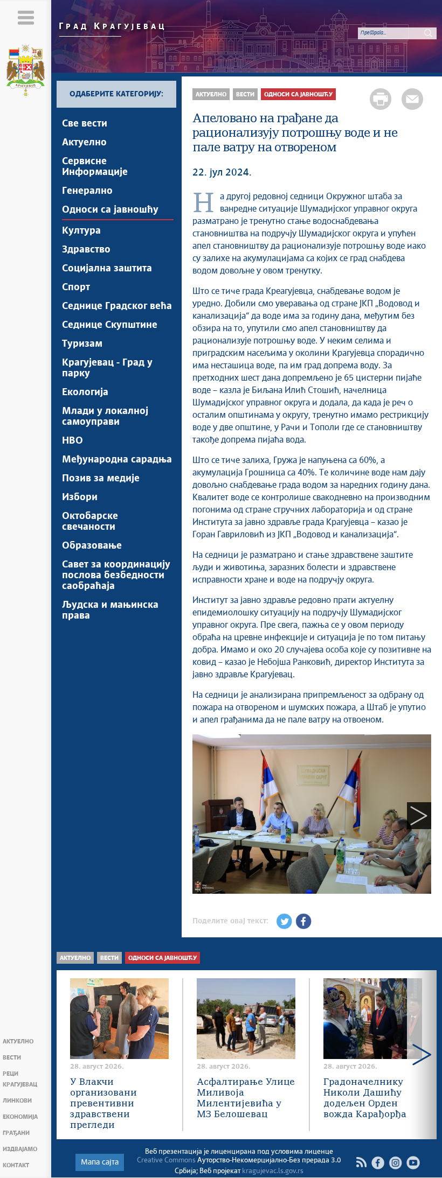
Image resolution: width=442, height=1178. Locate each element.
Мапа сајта (100, 1162)
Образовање (92, 546)
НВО (72, 441)
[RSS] (361, 1162)
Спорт (76, 287)
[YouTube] (413, 1162)
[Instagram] (395, 1162)
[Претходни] (204, 815)
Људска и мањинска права (110, 610)
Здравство (86, 250)
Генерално (87, 191)
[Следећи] (419, 815)
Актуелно (18, 1041)
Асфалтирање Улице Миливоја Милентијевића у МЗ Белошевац (246, 1098)
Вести (12, 1058)
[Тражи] (428, 33)
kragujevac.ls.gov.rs (272, 1171)
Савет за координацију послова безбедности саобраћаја (116, 575)
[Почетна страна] (25, 72)
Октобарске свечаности (90, 521)
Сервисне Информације (95, 167)
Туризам (82, 344)
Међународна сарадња (117, 460)
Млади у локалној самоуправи (105, 416)
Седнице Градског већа (117, 306)
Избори (80, 497)
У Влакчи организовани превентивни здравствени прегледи (103, 1104)
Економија (20, 1117)
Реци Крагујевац (20, 1079)
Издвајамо (20, 1149)
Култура (81, 231)
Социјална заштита (107, 269)
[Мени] (25, 17)
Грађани (16, 1133)
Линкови (17, 1101)
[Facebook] (377, 1162)
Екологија (85, 392)
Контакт (16, 1165)
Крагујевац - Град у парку (107, 368)
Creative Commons (166, 1160)
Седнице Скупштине (109, 325)
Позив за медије (101, 478)
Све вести (84, 124)
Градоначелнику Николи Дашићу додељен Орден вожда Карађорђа (364, 1098)
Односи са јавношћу (110, 210)
